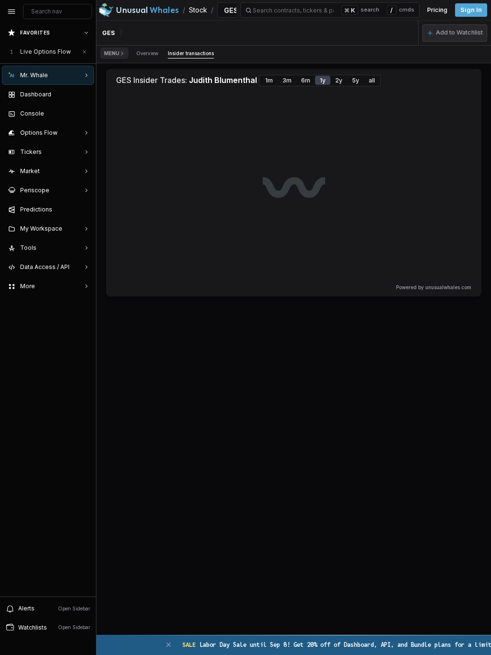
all (372, 80)
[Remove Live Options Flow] (84, 52)
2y (338, 80)
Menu (111, 53)
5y (355, 80)
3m (287, 80)
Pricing (437, 9)
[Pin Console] (84, 113)
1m (269, 80)
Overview (147, 53)
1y (323, 80)
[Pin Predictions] (84, 209)
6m (305, 80)
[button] (455, 33)
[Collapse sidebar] (11, 11)
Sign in (471, 9)
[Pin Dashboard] (84, 94)
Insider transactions (191, 53)
